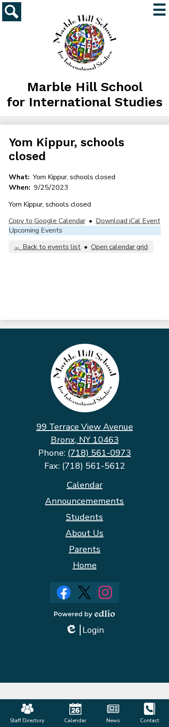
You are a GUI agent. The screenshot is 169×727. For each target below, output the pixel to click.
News (113, 720)
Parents (85, 549)
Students (84, 517)
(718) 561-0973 (99, 453)
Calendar (85, 485)
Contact (149, 720)
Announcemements (84, 501)
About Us (84, 533)
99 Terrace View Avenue (84, 427)
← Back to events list (47, 247)
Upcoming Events (35, 230)
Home (85, 565)
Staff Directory (27, 720)
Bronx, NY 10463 (85, 440)
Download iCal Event (128, 221)
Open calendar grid (119, 247)
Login (87, 630)
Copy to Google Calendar (47, 221)
